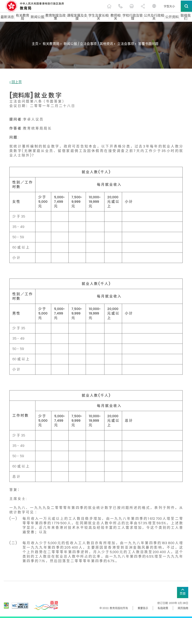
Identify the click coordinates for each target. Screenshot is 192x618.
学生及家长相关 (98, 17)
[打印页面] (131, 6)
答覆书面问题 (148, 43)
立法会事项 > (126, 43)
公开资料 (172, 17)
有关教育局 (22, 17)
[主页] (109, 6)
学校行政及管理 (132, 17)
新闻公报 (37, 17)
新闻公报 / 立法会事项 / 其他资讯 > (89, 43)
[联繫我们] (120, 6)
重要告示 (143, 608)
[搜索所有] (186, 6)
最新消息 (7, 17)
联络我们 (186, 17)
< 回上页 (15, 82)
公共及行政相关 (154, 17)
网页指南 (183, 608)
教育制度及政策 (55, 17)
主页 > (36, 43)
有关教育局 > (52, 43)
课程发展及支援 (77, 17)
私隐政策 (163, 608)
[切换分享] (143, 6)
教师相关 (115, 17)
